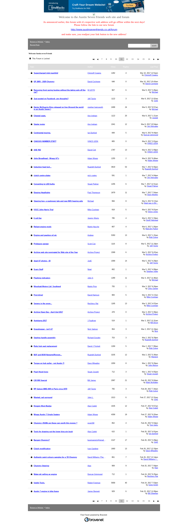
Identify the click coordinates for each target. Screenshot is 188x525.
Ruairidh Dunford (151, 169)
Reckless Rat (152, 476)
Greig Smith (153, 485)
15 (144, 59)
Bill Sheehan (153, 493)
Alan (156, 468)
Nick (156, 331)
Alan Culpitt (153, 408)
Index (48, 42)
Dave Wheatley (152, 451)
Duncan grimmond (151, 135)
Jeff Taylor (154, 246)
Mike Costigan (152, 297)
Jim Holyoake (152, 126)
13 (132, 59)
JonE (156, 101)
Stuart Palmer (152, 186)
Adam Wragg (153, 160)
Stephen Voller (152, 271)
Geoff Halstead (152, 220)
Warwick (154, 357)
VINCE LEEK (152, 143)
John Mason (153, 365)
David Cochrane (151, 84)
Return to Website (36, 42)
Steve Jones (153, 212)
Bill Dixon (154, 323)
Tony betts (154, 425)
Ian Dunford (153, 434)
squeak (155, 118)
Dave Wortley (152, 195)
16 (149, 59)
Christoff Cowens (151, 75)
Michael (155, 92)
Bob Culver (153, 237)
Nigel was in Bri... (151, 203)
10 (116, 59)
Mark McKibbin (152, 382)
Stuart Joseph (152, 374)
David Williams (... (150, 459)
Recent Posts (34, 45)
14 (138, 59)
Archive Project (152, 254)
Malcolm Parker (151, 229)
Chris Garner (153, 288)
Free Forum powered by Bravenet (94, 515)
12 (127, 59)
